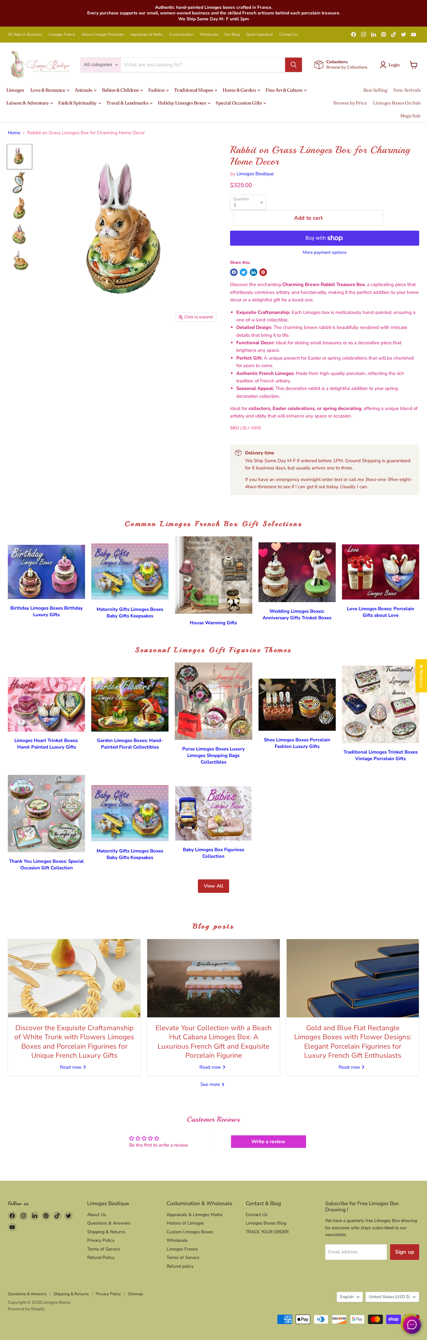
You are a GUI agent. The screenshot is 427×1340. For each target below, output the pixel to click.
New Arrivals (407, 90)
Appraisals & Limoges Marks (195, 1215)
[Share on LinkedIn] (253, 272)
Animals (84, 90)
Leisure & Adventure (27, 103)
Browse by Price (350, 103)
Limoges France (61, 34)
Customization (181, 34)
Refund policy (180, 1266)
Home (14, 133)
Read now (71, 1067)
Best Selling (375, 90)
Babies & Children (121, 90)
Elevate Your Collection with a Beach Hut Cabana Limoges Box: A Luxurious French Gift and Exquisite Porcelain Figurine (213, 1041)
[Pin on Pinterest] (263, 272)
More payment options (325, 252)
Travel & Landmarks (127, 103)
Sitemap (135, 1294)
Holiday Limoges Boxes (182, 103)
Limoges (15, 90)
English (347, 1297)
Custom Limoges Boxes (190, 1232)
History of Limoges (185, 1223)
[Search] (293, 65)
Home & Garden (240, 90)
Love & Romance (48, 90)
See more (210, 1084)
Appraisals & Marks (146, 34)
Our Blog (232, 34)
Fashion (156, 90)
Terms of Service (103, 1249)
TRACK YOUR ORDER (267, 1232)
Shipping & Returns (106, 1232)
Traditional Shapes (194, 90)
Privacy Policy (100, 1240)
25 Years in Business (25, 34)
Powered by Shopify (26, 1309)
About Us (96, 1215)
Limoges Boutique (255, 174)
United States (389, 1297)
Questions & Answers (108, 1223)
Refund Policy (100, 1258)
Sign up (404, 1252)
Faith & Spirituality (78, 103)
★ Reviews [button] (421, 676)
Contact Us (288, 34)
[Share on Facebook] (234, 272)
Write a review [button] (268, 1141)
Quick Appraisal (259, 34)
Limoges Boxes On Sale (397, 103)
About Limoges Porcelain (102, 34)
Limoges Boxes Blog (266, 1223)
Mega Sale (410, 116)
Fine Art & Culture (284, 90)
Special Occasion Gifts (239, 103)
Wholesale (209, 34)
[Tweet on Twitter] (243, 272)
